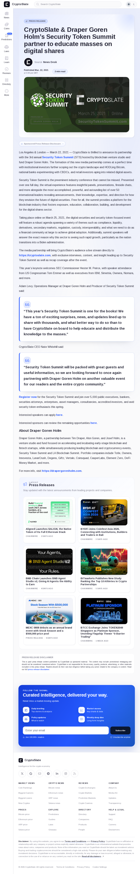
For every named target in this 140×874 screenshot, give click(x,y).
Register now (28, 397)
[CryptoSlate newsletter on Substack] (39, 773)
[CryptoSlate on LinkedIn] (57, 773)
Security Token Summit (58, 157)
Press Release (37, 21)
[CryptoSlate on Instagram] (65, 773)
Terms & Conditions (65, 867)
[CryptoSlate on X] (22, 773)
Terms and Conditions (75, 841)
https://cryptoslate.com (35, 255)
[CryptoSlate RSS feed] (74, 773)
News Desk (50, 62)
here (59, 414)
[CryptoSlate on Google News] (31, 773)
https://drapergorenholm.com (61, 470)
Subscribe (120, 730)
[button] (6, 92)
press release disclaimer (38, 669)
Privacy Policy (98, 841)
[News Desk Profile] (28, 62)
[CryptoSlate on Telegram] (48, 773)
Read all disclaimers (91, 856)
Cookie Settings (100, 867)
